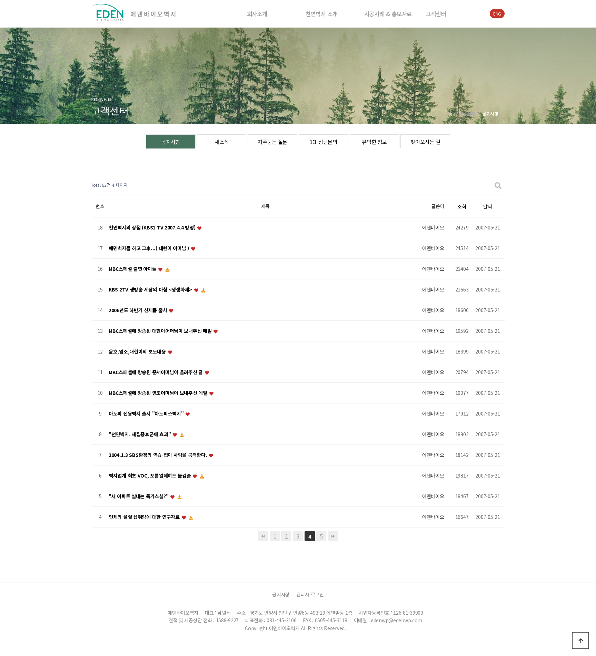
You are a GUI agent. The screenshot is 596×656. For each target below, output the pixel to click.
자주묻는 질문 (272, 141)
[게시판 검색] (498, 185)
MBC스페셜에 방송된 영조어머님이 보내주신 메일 (158, 393)
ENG (497, 14)
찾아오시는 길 (425, 141)
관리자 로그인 (310, 594)
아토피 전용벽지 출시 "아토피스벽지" (147, 413)
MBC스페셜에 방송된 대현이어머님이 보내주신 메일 (161, 331)
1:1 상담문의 (323, 141)
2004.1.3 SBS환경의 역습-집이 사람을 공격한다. (158, 455)
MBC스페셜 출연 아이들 (133, 269)
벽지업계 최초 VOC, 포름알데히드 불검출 (150, 475)
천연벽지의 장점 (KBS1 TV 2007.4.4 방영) (153, 227)
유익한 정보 (374, 141)
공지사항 (170, 141)
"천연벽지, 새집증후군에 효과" (140, 434)
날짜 (487, 206)
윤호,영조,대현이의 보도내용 (138, 351)
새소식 (222, 141)
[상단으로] (580, 640)
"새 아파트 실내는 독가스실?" (139, 496)
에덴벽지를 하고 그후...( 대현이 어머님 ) (149, 248)
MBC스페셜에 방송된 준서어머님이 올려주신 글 (156, 372)
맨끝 (333, 536)
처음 (263, 536)
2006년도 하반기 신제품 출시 (138, 310)
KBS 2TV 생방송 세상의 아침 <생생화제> (151, 289)
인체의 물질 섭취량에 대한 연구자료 (145, 517)
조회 (461, 206)
